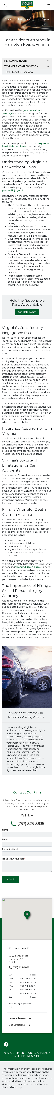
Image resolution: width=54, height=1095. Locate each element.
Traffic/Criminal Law (18, 72)
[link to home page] (27, 5)
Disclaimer (34, 1056)
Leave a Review (17, 1018)
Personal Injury (15, 61)
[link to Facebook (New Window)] (6, 1044)
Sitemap (20, 1056)
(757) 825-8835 (20, 967)
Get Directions (17, 1025)
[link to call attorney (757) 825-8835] (5, 5)
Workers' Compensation (21, 66)
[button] (49, 5)
